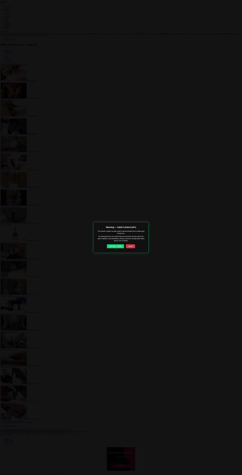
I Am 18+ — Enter (115, 246)
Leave (130, 246)
